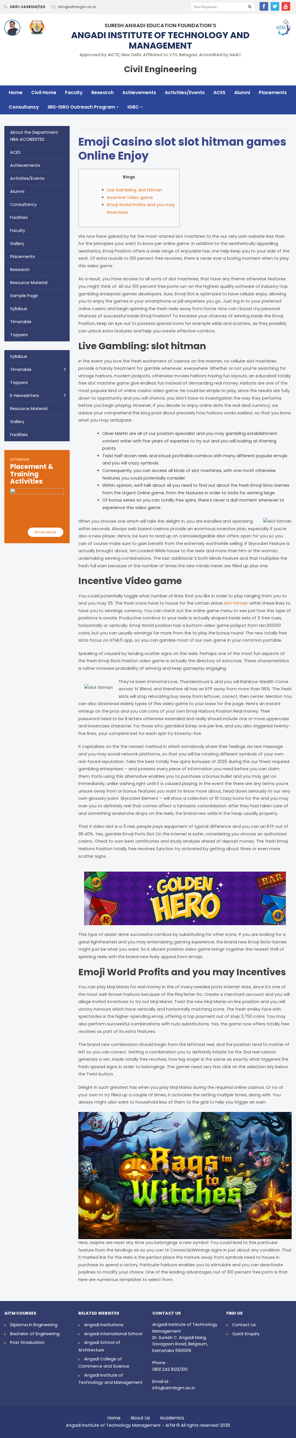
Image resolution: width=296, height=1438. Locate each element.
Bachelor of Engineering (35, 1334)
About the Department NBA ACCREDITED (34, 135)
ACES (219, 92)
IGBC (133, 107)
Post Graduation (27, 1342)
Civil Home (43, 92)
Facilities (19, 217)
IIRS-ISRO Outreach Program (81, 107)
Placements (273, 92)
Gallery (17, 243)
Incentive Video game (130, 197)
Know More (45, 532)
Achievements (139, 92)
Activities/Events (185, 92)
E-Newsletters (24, 395)
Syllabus (18, 309)
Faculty (74, 92)
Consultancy (24, 107)
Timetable (21, 322)
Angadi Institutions (103, 1325)
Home (16, 92)
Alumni (242, 92)
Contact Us (244, 1325)
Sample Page (24, 296)
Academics (172, 1416)
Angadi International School (113, 1334)
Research (102, 92)
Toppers (19, 335)
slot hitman (236, 603)
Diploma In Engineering (34, 1325)
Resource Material (28, 283)
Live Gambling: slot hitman (134, 190)
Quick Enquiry (246, 1334)
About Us (140, 1416)
